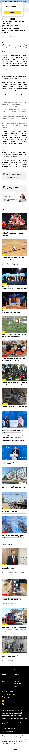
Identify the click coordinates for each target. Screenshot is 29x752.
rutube (11, 694)
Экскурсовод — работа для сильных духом (14, 626)
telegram (7, 694)
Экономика (16, 672)
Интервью (4, 674)
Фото (3, 676)
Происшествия (17, 683)
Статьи (3, 672)
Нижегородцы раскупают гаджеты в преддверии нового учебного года (12, 597)
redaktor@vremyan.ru (9, 731)
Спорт (15, 676)
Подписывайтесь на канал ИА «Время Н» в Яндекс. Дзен (14, 188)
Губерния (16, 681)
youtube (4, 694)
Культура (16, 679)
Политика (16, 669)
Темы (3, 679)
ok (9, 694)
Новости (4, 669)
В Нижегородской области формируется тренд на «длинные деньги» (13, 654)
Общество (16, 674)
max (14, 694)
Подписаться (12, 12)
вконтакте (2, 694)
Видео (3, 681)
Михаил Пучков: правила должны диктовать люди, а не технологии (14, 566)
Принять (14, 749)
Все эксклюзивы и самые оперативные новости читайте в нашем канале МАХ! (14, 176)
